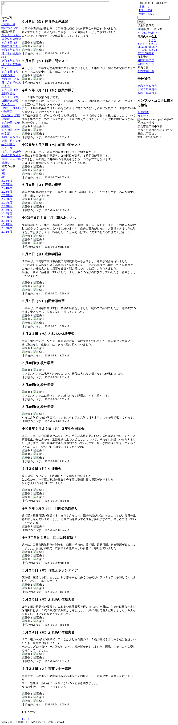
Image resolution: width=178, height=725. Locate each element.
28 (147, 53)
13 (144, 46)
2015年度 (7, 220)
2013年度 (7, 228)
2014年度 (7, 224)
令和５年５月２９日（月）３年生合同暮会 (11, 141)
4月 (3, 177)
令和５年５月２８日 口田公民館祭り (11, 159)
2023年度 (7, 191)
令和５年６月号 (147, 85)
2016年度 (7, 217)
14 (147, 46)
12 (141, 46)
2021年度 (7, 198)
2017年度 (7, 213)
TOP (4, 21)
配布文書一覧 (145, 71)
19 (141, 49)
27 (144, 53)
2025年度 (7, 184)
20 (144, 49)
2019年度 (7, 206)
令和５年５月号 (147, 89)
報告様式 (143, 112)
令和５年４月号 (147, 93)
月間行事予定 (145, 60)
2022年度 (7, 195)
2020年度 (7, 202)
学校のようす (9, 27)
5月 (3, 173)
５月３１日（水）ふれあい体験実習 (11, 108)
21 (147, 49)
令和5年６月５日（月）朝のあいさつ (11, 82)
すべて (158, 29)
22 (150, 49)
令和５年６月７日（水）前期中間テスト (11, 64)
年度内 (145, 29)
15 (150, 46)
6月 (3, 169)
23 (152, 49)
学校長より (8, 24)
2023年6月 (148, 32)
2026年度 (7, 180)
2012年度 (7, 231)
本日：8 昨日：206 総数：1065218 (148, 10)
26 (141, 53)
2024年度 (7, 188)
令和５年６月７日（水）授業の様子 (11, 53)
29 (150, 53)
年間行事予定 (145, 64)
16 (152, 46)
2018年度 (7, 209)
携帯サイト (144, 115)
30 (152, 53)
